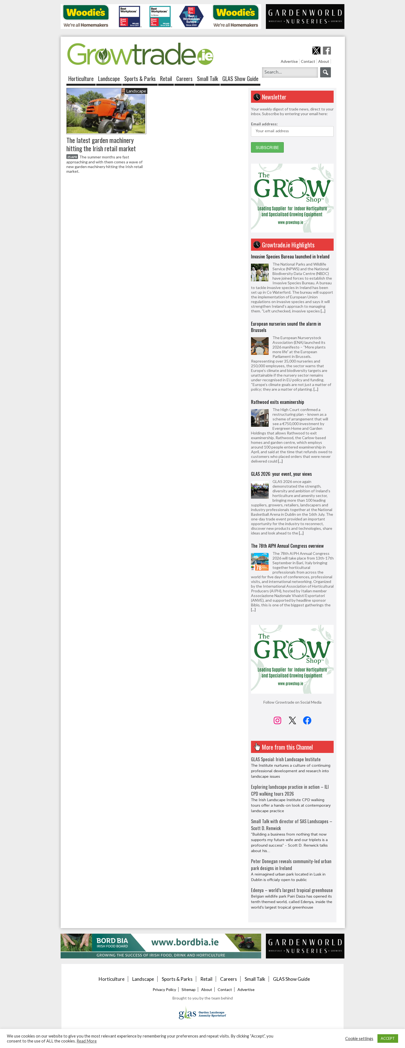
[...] (323, 311)
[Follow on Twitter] (316, 51)
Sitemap (189, 989)
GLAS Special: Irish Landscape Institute (286, 759)
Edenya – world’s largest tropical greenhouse (292, 890)
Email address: (264, 123)
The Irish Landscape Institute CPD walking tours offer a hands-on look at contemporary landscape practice (291, 805)
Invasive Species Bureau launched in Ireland (290, 256)
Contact (308, 61)
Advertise (289, 61)
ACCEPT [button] (388, 1038)
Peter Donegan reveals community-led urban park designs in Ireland (291, 864)
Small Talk (207, 78)
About (323, 61)
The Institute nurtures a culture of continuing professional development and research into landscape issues (290, 771)
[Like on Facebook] (327, 51)
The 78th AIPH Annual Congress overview (287, 545)
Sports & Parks (140, 78)
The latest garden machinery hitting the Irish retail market (101, 144)
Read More (87, 1041)
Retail (166, 78)
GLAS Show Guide (240, 78)
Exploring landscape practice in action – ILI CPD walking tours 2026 (290, 790)
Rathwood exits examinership (277, 401)
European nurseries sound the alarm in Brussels (286, 326)
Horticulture (81, 78)
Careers (184, 78)
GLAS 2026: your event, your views (281, 473)
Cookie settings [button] (359, 1038)
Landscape (109, 78)
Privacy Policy (164, 989)
